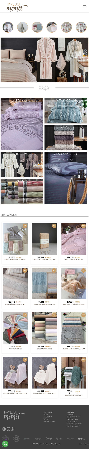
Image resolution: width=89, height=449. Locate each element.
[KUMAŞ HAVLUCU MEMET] (22, 192)
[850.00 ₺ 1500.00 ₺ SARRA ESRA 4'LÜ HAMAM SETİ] (73, 373)
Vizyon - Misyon (72, 421)
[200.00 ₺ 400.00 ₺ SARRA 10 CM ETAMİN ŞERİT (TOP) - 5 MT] (44, 239)
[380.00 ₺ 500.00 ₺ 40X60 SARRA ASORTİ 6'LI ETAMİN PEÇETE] (15, 373)
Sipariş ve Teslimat (73, 416)
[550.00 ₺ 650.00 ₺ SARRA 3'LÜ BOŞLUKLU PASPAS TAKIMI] (73, 328)
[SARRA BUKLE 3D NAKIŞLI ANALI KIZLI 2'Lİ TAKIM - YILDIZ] (51, 27)
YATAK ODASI (48, 416)
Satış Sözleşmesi (72, 419)
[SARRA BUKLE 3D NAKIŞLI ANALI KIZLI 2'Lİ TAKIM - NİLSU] (81, 27)
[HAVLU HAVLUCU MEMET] (65, 138)
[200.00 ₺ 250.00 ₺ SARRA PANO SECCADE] (15, 328)
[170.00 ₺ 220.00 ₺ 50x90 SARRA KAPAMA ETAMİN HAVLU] (15, 239)
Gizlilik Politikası (73, 425)
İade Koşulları (72, 418)
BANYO (46, 414)
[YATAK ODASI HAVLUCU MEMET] (65, 111)
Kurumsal (70, 414)
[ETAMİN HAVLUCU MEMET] (22, 124)
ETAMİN (46, 418)
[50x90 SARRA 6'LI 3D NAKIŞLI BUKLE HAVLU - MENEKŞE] (66, 27)
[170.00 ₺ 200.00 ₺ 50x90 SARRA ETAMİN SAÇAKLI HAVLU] (44, 283)
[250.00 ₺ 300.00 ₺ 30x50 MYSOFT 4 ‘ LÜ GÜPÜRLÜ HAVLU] (73, 283)
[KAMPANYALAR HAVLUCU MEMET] (65, 178)
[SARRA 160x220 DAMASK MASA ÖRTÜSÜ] (37, 27)
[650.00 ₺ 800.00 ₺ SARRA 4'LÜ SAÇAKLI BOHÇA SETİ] (73, 239)
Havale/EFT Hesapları (74, 423)
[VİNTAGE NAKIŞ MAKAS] (7, 27)
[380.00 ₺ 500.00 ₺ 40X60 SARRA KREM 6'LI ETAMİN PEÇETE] (44, 373)
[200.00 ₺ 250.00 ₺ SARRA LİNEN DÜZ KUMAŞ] (44, 328)
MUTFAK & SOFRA (49, 421)
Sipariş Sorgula (72, 426)
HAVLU (46, 419)
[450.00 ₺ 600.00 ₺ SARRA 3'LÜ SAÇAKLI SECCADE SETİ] (15, 283)
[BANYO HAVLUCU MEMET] (22, 165)
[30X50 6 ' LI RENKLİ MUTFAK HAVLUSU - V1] (22, 27)
